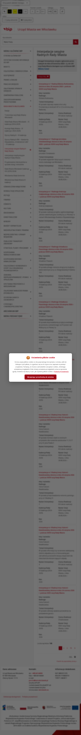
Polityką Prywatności (61, 371)
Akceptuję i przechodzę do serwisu (40, 377)
